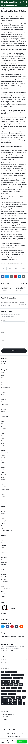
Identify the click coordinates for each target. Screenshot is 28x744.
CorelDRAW (4, 431)
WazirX (3, 586)
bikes (2, 406)
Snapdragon (4, 559)
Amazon (3, 385)
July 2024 (3, 361)
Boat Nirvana (8, 678)
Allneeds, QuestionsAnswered (14, 263)
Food (2, 465)
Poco (2, 538)
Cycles (2, 436)
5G (2, 377)
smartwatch (4, 557)
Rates (2, 547)
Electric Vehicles (5, 453)
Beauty (17, 675)
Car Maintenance (5, 416)
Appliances (3, 399)
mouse (2, 518)
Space (2, 567)
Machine (3, 513)
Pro (2, 540)
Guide (16, 268)
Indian (2, 494)
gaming (3, 470)
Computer (3, 428)
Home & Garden (5, 489)
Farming (3, 462)
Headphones (4, 482)
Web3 (2, 591)
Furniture (3, 467)
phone (14, 694)
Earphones (3, 450)
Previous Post (6, 283)
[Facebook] (7, 626)
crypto (2, 433)
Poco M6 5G (22, 302)
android (3, 389)
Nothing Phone (4, 521)
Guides (13, 8)
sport (2, 569)
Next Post (23, 283)
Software (3, 564)
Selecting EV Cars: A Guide (13, 11)
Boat (3, 678)
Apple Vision (4, 397)
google (2, 472)
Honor (2, 491)
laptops (3, 506)
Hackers (3, 479)
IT (1, 501)
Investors (5, 719)
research (3, 552)
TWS (3, 700)
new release (4, 694)
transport (3, 576)
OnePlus (3, 523)
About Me (3, 613)
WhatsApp (3, 593)
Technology (3, 574)
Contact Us (5, 716)
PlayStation (3, 535)
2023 (2, 372)
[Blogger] (21, 626)
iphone (3, 690)
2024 (2, 375)
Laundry (3, 508)
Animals (3, 392)
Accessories (4, 380)
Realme (3, 550)
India (20, 687)
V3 (6, 700)
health (2, 484)
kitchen (3, 504)
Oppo (2, 525)
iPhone (2, 499)
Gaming (20, 684)
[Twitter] (3, 626)
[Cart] (26, 5)
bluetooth (3, 409)
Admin (3, 13)
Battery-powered (5, 402)
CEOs (2, 423)
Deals (2, 438)
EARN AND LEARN (5, 448)
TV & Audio (3, 579)
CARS (2, 8)
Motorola (3, 516)
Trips (24, 697)
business (3, 411)
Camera (3, 414)
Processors (3, 545)
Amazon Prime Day (5, 387)
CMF (2, 426)
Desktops (3, 440)
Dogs (2, 443)
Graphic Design (4, 474)
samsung (3, 555)
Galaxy (15, 684)
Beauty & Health (5, 404)
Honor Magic (14, 687)
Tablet (2, 572)
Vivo (2, 584)
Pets (2, 528)
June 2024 (3, 363)
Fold (11, 684)
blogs (4, 268)
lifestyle (23, 268)
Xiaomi (2, 596)
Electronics (3, 455)
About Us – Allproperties (8, 714)
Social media (4, 562)
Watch (15, 700)
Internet (3, 496)
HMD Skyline (4, 487)
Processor (3, 542)
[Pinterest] (12, 626)
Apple (2, 394)
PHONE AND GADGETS (6, 530)
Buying (20, 678)
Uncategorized (4, 581)
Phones (3, 533)
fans (2, 460)
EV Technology (7, 8)
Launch (13, 690)
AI (1, 382)
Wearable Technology (6, 589)
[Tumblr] (16, 626)
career (2, 419)
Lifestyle (3, 511)
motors (24, 690)
